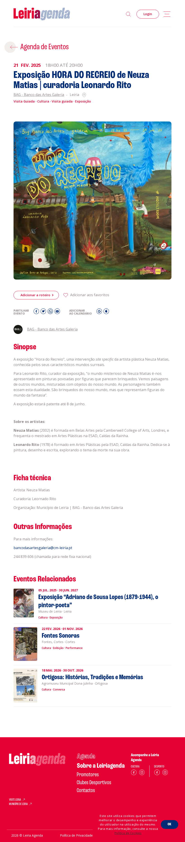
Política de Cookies (128, 833)
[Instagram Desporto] (165, 773)
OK (169, 824)
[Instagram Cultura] (142, 773)
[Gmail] (99, 312)
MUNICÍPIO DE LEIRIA (18, 804)
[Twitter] (43, 312)
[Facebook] (36, 312)
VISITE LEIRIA (15, 800)
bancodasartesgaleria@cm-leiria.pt (43, 547)
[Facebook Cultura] (134, 773)
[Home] (42, 14)
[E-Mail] (57, 312)
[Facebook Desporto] (157, 773)
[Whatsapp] (50, 312)
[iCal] (106, 312)
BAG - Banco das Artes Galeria (39, 95)
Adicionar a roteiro (35, 295)
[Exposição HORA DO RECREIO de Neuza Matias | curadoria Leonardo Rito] (92, 200)
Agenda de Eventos (44, 47)
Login (147, 14)
